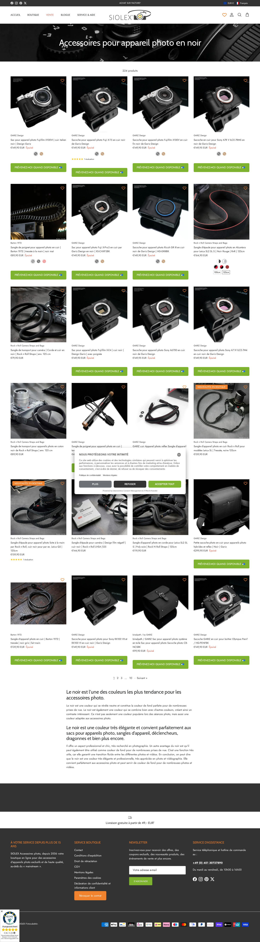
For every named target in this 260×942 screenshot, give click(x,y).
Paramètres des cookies (87, 878)
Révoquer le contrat (90, 896)
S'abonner (141, 881)
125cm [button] (226, 272)
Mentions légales (83, 872)
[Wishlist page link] (224, 15)
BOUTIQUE (33, 15)
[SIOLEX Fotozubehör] (130, 15)
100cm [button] (217, 272)
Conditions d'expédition (88, 855)
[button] (235, 3)
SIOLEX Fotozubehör (28, 923)
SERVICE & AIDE (86, 15)
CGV (77, 867)
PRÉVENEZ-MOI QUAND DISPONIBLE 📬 (38, 167)
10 (130, 678)
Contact (78, 850)
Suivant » (142, 678)
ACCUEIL (15, 15)
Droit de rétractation (85, 861)
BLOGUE (65, 15)
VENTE (50, 15)
